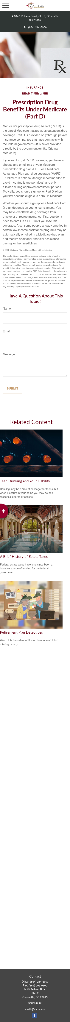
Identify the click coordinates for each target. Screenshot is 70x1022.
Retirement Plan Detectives (21, 632)
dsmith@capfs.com (35, 1009)
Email (6, 331)
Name (7, 308)
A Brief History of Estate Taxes (24, 557)
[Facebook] (34, 1015)
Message (9, 354)
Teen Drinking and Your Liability (25, 481)
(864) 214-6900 (37, 27)
